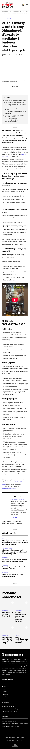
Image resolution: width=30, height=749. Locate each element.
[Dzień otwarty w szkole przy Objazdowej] (8, 604)
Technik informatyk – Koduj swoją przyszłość (15, 112)
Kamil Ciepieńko (21, 55)
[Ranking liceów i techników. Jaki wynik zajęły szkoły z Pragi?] (8, 629)
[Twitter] (9, 90)
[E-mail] (17, 90)
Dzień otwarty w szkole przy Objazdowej (7, 614)
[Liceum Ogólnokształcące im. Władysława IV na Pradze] (21, 629)
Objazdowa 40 (16, 521)
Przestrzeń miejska (7, 548)
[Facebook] (5, 90)
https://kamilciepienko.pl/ (17, 499)
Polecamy (4, 539)
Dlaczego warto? (12, 121)
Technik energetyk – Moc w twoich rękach (15, 108)
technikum (19, 523)
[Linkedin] (13, 90)
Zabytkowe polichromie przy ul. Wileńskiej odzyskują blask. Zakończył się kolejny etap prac (14, 552)
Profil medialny (12, 116)
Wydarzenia (13, 18)
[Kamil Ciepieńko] (6, 507)
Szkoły (17, 635)
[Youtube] (16, 517)
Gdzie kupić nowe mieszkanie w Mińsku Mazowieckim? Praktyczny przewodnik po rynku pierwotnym (15, 542)
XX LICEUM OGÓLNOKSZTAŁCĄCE (14, 115)
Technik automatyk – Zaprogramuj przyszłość (15, 105)
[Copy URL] (24, 90)
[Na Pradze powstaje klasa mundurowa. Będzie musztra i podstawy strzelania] (21, 604)
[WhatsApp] (20, 90)
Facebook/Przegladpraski (9, 488)
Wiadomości (5, 11)
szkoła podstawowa (8, 523)
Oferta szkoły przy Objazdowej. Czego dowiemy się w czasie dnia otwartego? (14, 101)
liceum (9, 521)
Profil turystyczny (12, 118)
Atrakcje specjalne (13, 120)
